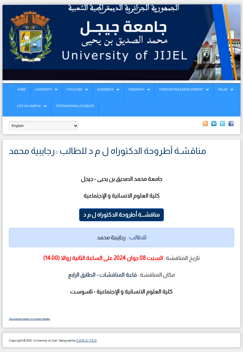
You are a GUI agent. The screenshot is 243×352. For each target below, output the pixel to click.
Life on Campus (29, 106)
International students (75, 106)
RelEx (222, 89)
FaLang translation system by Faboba (29, 318)
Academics (105, 89)
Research (136, 89)
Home (21, 89)
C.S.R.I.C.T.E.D (86, 340)
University (43, 89)
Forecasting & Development (181, 89)
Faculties (74, 89)
